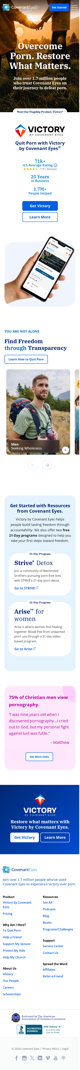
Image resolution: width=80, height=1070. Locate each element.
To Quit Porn (12, 930)
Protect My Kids (14, 951)
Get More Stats (39, 756)
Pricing (7, 914)
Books (47, 923)
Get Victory (40, 205)
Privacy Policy (50, 1048)
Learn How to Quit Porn (26, 359)
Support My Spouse (17, 944)
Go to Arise (23, 649)
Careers (8, 987)
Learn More (40, 217)
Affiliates (49, 970)
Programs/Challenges (58, 929)
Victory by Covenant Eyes (17, 904)
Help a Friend (12, 937)
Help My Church (14, 957)
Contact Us (50, 953)
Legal (65, 1048)
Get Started (59, 7)
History (8, 974)
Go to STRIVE (24, 588)
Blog (46, 916)
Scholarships (12, 994)
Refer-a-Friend (53, 976)
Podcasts (49, 909)
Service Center (53, 946)
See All (47, 902)
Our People (11, 981)
